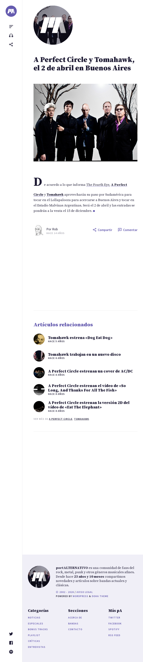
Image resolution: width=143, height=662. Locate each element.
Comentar (130, 230)
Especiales (35, 623)
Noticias (34, 617)
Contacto (75, 629)
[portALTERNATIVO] (11, 11)
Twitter (114, 617)
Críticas (34, 641)
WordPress (80, 596)
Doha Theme (100, 596)
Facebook (115, 623)
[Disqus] (85, 489)
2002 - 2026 (66, 592)
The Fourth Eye (97, 185)
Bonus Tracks (38, 629)
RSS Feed (114, 635)
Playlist (34, 635)
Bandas (73, 623)
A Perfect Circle (60, 419)
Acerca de (75, 617)
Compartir (105, 230)
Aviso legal (85, 592)
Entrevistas (36, 647)
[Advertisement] (85, 273)
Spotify (113, 629)
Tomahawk (81, 419)
